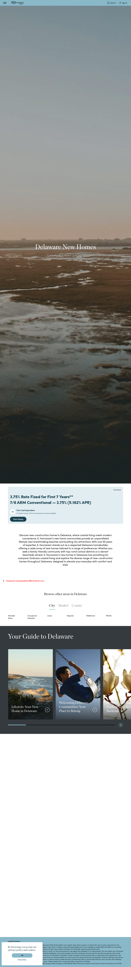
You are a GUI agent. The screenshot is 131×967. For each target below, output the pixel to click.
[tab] (52, 606)
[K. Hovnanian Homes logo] (17, 3)
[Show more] (47, 710)
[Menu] (4, 2)
